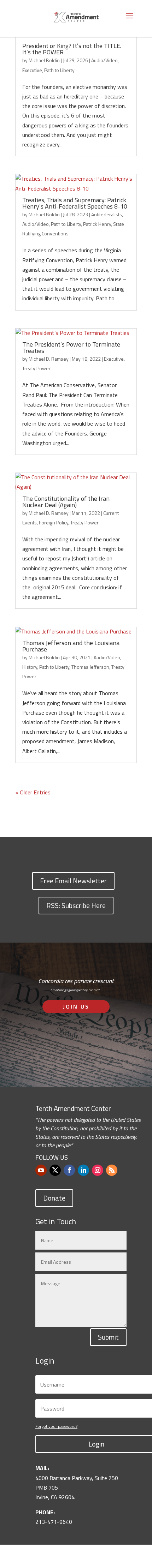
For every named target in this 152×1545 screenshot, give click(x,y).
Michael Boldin (44, 60)
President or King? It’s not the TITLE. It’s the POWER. (71, 49)
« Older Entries (33, 792)
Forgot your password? (56, 1426)
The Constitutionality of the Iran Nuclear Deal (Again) (66, 502)
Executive (32, 70)
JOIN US (76, 1006)
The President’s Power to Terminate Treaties (71, 347)
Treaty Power (36, 368)
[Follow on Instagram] (97, 1170)
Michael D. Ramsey (49, 358)
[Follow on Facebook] (69, 1170)
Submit (108, 1336)
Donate (54, 1197)
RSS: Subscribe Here (76, 905)
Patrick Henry (97, 224)
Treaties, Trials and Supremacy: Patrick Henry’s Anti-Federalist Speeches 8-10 (74, 203)
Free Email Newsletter (73, 880)
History (29, 667)
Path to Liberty (59, 70)
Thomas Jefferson (90, 667)
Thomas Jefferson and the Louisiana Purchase (70, 646)
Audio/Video (104, 60)
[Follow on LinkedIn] (83, 1170)
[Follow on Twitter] (55, 1170)
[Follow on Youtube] (41, 1170)
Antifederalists (106, 214)
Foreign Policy (53, 522)
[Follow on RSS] (111, 1170)
